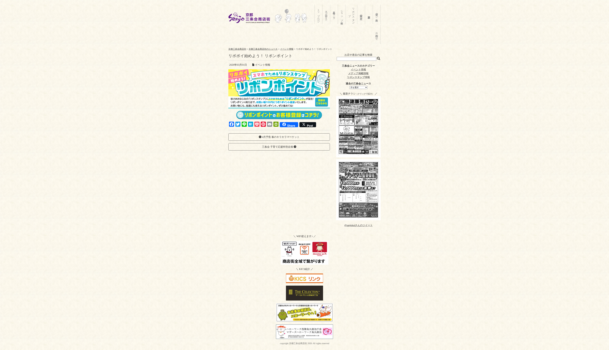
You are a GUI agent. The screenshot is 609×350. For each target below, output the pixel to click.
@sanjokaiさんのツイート (358, 225)
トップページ (318, 14)
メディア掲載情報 (358, 73)
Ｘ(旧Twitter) (326, 14)
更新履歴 (369, 14)
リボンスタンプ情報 (358, 77)
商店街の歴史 (361, 14)
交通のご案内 (376, 14)
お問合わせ (376, 34)
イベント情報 (358, 69)
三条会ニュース (334, 14)
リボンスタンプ (351, 14)
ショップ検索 (342, 14)
